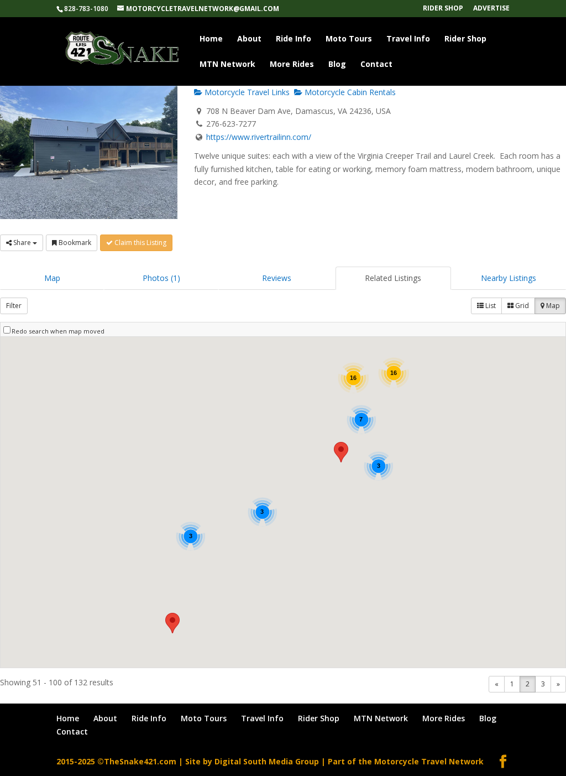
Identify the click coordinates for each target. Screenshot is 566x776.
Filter (14, 305)
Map (52, 278)
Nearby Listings (508, 278)
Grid (521, 305)
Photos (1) (161, 278)
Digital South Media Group (266, 761)
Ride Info (293, 39)
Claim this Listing (139, 242)
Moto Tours (349, 39)
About (249, 39)
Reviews (276, 278)
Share (22, 242)
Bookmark (74, 242)
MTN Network (227, 64)
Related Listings (393, 278)
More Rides (292, 64)
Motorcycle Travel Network (429, 761)
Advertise (491, 9)
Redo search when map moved (58, 331)
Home (211, 39)
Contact (376, 64)
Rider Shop (443, 9)
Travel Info (408, 39)
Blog (337, 64)
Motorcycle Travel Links (246, 92)
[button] (341, 452)
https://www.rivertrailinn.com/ (258, 137)
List (490, 305)
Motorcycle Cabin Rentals (349, 92)
